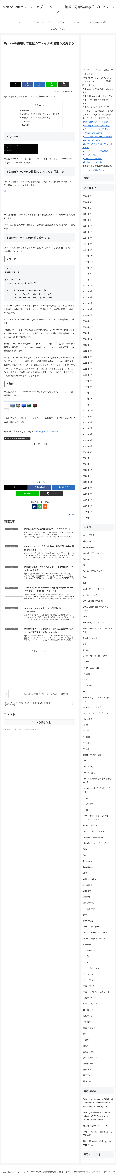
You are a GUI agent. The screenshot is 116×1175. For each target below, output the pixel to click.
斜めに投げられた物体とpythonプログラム (97, 1143)
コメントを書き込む (39, 722)
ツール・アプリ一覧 (93, 159)
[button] (63, 84)
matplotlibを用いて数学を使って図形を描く (97, 1133)
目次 (36, 105)
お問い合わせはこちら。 (93, 170)
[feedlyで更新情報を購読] (39, 506)
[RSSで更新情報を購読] (45, 506)
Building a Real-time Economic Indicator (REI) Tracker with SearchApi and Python (97, 1116)
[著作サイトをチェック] (34, 506)
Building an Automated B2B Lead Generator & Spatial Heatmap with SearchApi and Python (98, 1103)
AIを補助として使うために (96, 122)
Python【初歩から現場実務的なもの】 (18, 438)
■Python (25, 110)
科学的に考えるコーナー (95, 140)
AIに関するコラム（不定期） (97, 125)
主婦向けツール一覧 (93, 162)
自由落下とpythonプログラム (96, 1126)
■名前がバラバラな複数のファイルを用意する (40, 114)
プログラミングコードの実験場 (98, 136)
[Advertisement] (39, 63)
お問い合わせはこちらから (46, 431)
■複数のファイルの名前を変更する (36, 118)
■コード (27, 121)
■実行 (26, 125)
